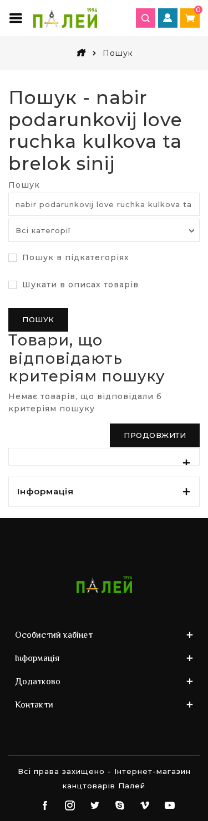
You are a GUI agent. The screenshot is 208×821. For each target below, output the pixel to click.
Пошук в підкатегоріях (74, 257)
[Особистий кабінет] (167, 18)
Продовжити (155, 435)
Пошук (24, 185)
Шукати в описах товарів (79, 285)
